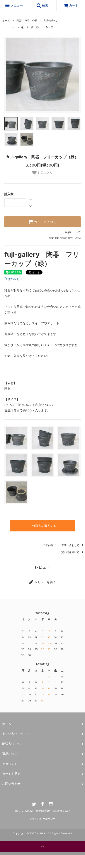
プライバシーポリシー (42, 818)
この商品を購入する (42, 526)
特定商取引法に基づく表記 (65, 237)
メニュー (16, 5)
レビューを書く (45, 582)
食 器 (35, 27)
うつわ (20, 27)
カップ (49, 27)
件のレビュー (15, 279)
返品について (73, 232)
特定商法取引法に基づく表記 (53, 810)
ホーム (6, 20)
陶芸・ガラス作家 (27, 20)
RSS (17, 810)
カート (73, 5)
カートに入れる (45, 222)
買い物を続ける (70, 552)
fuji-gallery (50, 20)
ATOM (29, 810)
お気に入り (45, 172)
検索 (44, 5)
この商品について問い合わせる (61, 545)
